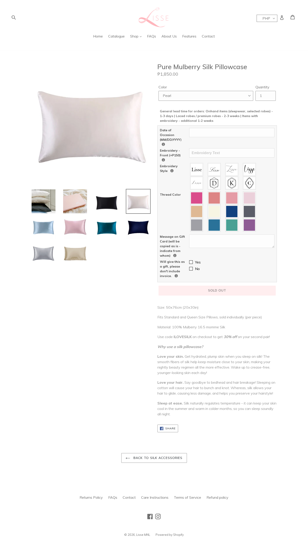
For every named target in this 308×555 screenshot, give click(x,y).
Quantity (262, 87)
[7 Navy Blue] (232, 211)
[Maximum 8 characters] (163, 160)
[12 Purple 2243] (249, 225)
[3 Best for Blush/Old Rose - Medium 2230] (232, 198)
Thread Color (170, 195)
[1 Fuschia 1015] (197, 198)
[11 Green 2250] (232, 225)
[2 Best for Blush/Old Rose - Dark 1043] (214, 198)
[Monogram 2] (232, 183)
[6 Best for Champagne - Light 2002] (214, 211)
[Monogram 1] (214, 183)
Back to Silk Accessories (157, 458)
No (197, 268)
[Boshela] (249, 169)
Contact (208, 36)
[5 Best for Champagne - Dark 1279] (197, 211)
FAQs (151, 36)
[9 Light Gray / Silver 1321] (197, 225)
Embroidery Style (174, 168)
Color (163, 87)
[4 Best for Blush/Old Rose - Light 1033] (249, 198)
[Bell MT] (197, 169)
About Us (169, 36)
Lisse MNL (143, 534)
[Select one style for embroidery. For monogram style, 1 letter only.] (172, 170)
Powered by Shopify (170, 534)
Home (98, 36)
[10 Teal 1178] (214, 225)
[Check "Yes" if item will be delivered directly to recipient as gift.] (176, 276)
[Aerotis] (232, 169)
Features (189, 36)
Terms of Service (187, 497)
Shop (134, 36)
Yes (198, 262)
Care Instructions (154, 497)
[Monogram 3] (249, 183)
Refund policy (217, 497)
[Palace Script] (214, 169)
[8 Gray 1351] (249, 211)
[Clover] (197, 183)
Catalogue (116, 36)
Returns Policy (91, 497)
